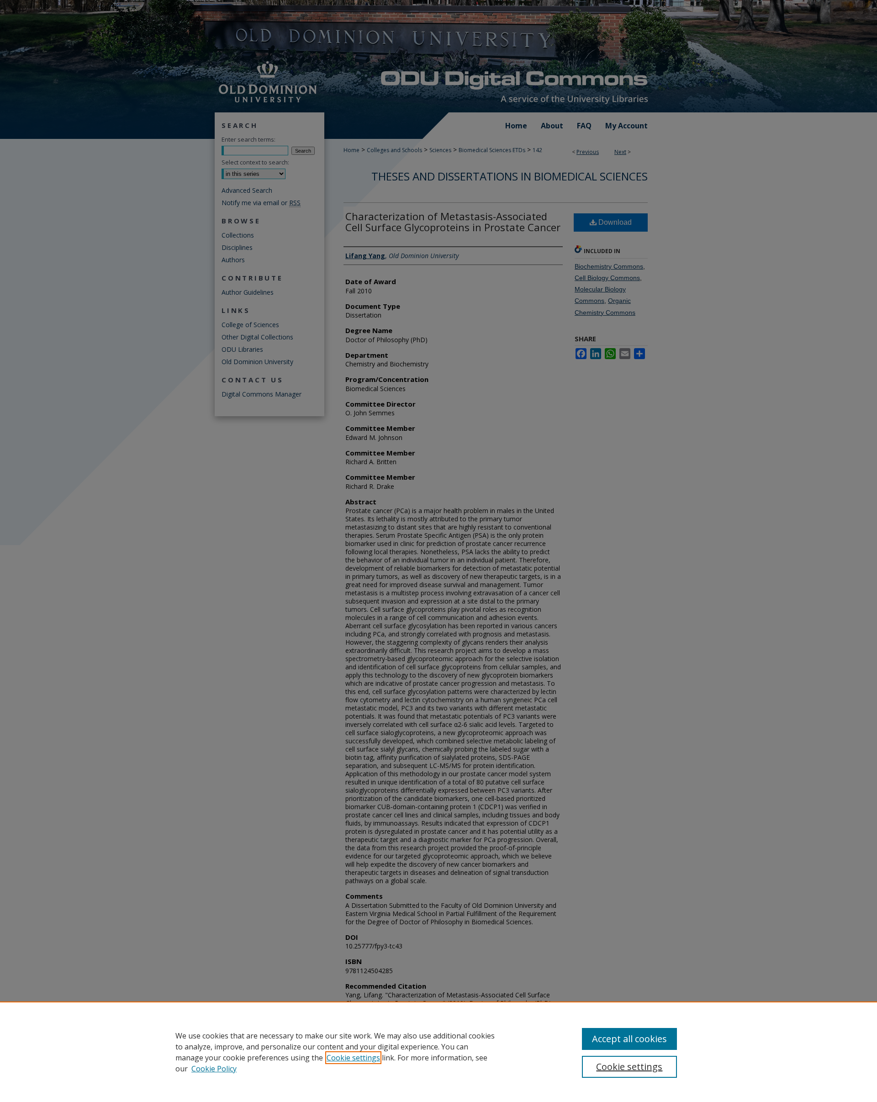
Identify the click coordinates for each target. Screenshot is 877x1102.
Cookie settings (353, 1058)
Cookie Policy (214, 1069)
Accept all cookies (629, 1039)
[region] (438, 1051)
